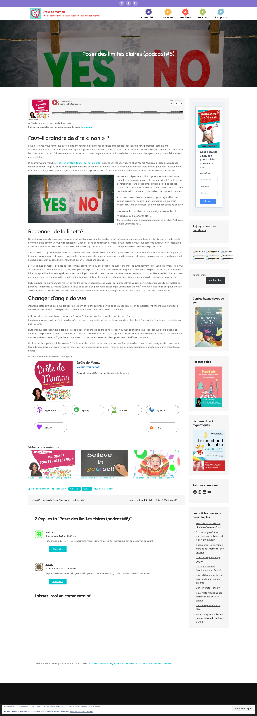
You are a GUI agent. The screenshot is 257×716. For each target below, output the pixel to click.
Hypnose (168, 17)
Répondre (57, 549)
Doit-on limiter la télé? (208, 587)
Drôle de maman (54, 12)
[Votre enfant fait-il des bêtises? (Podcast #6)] (158, 463)
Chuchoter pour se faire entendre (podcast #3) (50, 477)
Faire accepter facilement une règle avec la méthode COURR (210, 618)
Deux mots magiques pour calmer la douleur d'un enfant (209, 596)
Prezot (49, 564)
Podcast (202, 17)
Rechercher (215, 280)
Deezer (48, 428)
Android (123, 410)
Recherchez (199, 274)
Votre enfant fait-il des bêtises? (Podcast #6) (155, 477)
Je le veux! (207, 201)
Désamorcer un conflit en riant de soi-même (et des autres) (210, 548)
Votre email (204, 187)
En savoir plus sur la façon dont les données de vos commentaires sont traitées (130, 663)
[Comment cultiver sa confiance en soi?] (106, 463)
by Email (161, 410)
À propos (219, 17)
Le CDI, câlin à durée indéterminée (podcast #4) (59, 500)
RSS (159, 428)
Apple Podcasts (52, 410)
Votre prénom (205, 173)
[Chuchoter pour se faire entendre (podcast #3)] (53, 463)
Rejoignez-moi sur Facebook (205, 228)
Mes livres (185, 17)
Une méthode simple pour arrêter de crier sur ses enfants (209, 579)
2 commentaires (105, 488)
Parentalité (147, 17)
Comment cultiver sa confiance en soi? (99, 477)
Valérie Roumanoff (40, 488)
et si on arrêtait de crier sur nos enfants (79, 162)
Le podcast (87, 127)
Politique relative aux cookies (81, 712)
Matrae (50, 532)
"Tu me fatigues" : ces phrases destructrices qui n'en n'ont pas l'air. (209, 536)
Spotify (85, 410)
